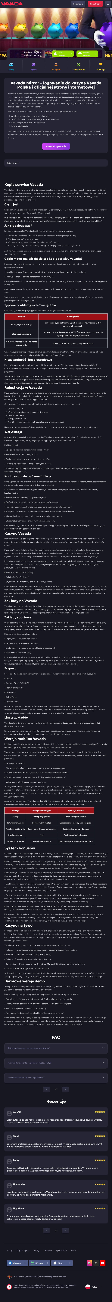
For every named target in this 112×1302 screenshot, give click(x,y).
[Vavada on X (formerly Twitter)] (96, 1263)
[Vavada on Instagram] (89, 1263)
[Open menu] (108, 4)
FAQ (73, 1250)
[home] (12, 3)
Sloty (9, 1250)
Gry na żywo (23, 1250)
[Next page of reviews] (65, 1230)
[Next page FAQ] (65, 1089)
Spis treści (61, 1250)
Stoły (36, 1250)
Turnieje (47, 1250)
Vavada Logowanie (56, 146)
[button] (109, 34)
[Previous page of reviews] (46, 1230)
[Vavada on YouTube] (102, 1263)
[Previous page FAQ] (46, 1089)
